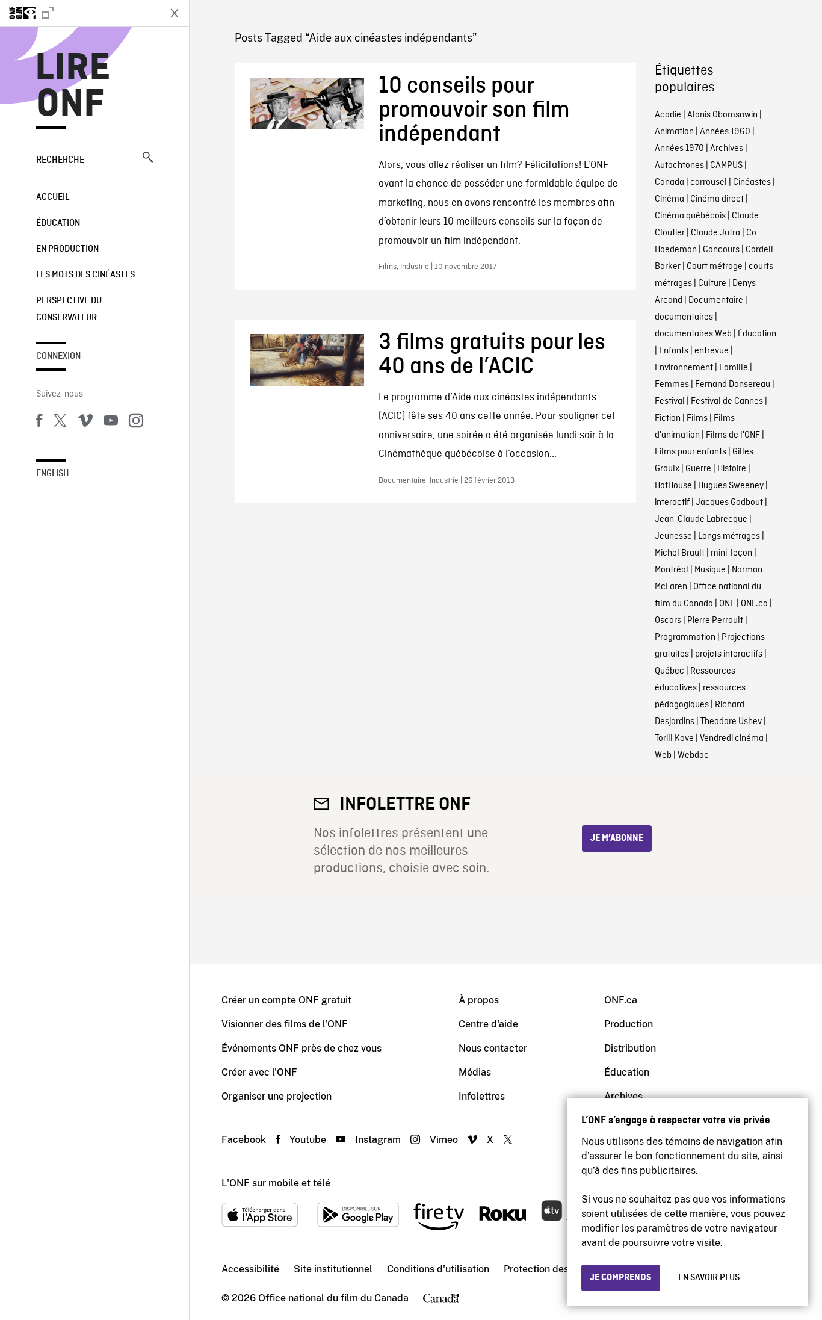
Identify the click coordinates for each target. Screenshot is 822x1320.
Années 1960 (725, 132)
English (52, 474)
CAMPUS (726, 166)
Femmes (672, 385)
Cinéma (669, 199)
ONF (727, 604)
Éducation (58, 223)
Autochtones (679, 166)
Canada (669, 182)
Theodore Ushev (731, 722)
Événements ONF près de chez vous (301, 1048)
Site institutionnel (333, 1269)
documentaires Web (693, 334)
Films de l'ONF (733, 435)
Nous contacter (493, 1048)
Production (628, 1024)
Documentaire (715, 300)
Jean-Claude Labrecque (701, 519)
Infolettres (482, 1096)
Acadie (668, 115)
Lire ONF (73, 87)
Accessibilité (250, 1269)
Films (697, 418)
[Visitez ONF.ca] (79, 13)
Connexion (58, 356)
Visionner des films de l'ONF (284, 1024)
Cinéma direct (717, 199)
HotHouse (673, 486)
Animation (674, 132)
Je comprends (621, 1278)
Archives (726, 149)
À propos (479, 1000)
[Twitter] (60, 422)
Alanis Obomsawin (722, 115)
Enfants (673, 351)
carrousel (708, 182)
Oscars (668, 621)
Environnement (684, 368)
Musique (710, 570)
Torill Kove (674, 739)
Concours (721, 250)
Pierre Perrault (715, 621)
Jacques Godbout (729, 503)
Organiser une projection (276, 1096)
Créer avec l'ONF (259, 1072)
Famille (733, 368)
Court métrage (715, 267)
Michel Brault (680, 553)
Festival (670, 401)
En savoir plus (709, 1278)
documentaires (684, 317)
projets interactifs (728, 654)
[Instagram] (136, 422)
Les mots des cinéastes (85, 275)
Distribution (630, 1048)
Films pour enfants (690, 452)
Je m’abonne (616, 838)
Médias (475, 1072)
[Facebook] (39, 422)
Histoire (731, 469)
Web (663, 755)
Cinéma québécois (690, 216)
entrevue (711, 351)
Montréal (671, 570)
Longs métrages (729, 536)
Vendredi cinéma (732, 739)
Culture (712, 283)
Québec (669, 671)
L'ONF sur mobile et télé (275, 1183)
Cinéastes (752, 182)
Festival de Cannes (727, 401)
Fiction (668, 418)
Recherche (60, 160)
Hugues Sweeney (731, 486)
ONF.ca (754, 604)
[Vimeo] (85, 422)
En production (67, 249)
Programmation (685, 637)
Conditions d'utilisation (438, 1269)
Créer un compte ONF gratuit (286, 1000)
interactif (672, 503)
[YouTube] (111, 422)
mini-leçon (731, 553)
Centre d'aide (488, 1024)
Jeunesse (673, 536)
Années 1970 (679, 149)
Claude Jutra (715, 233)
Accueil (52, 197)
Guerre (698, 469)
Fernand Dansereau (732, 385)
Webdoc (693, 755)
